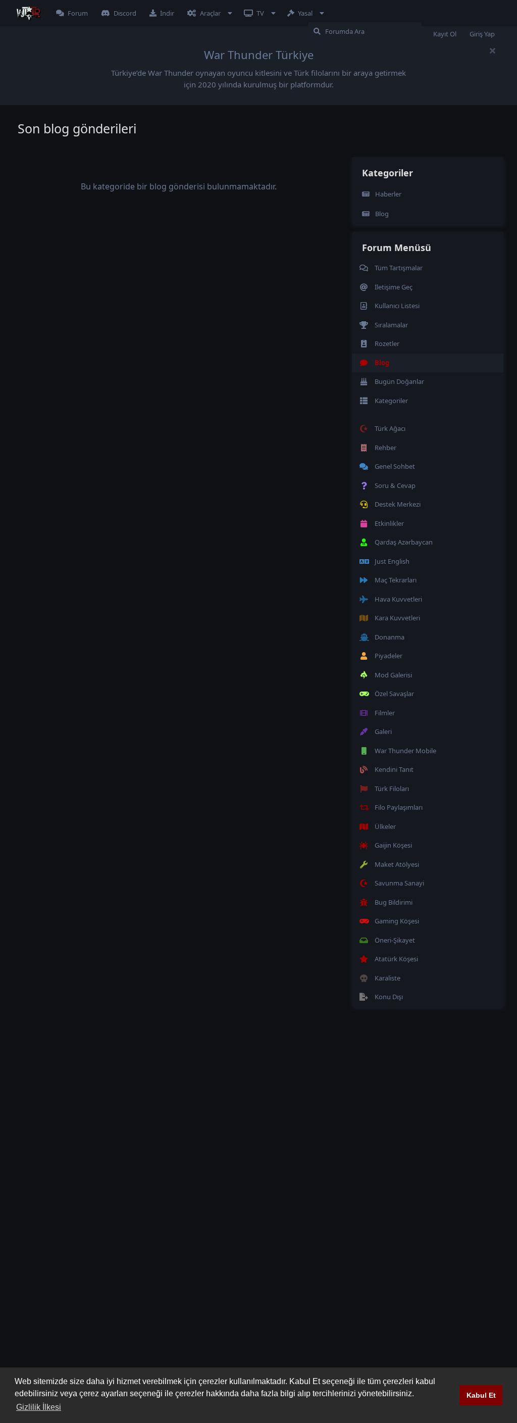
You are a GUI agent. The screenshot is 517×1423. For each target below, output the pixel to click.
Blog (382, 213)
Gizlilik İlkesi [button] (38, 1407)
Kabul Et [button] (481, 1395)
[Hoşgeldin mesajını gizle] (492, 50)
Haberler (388, 194)
